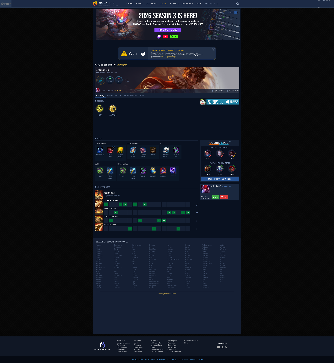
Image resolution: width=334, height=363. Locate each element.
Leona (151, 255)
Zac (221, 269)
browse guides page (168, 57)
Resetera (137, 345)
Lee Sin (151, 253)
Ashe (98, 265)
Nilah (169, 255)
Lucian (151, 263)
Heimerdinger (137, 245)
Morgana (152, 286)
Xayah (222, 251)
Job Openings (172, 359)
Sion (186, 271)
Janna (134, 255)
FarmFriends (138, 347)
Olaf (168, 261)
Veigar (204, 275)
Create (129, 3)
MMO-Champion (157, 352)
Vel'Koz (205, 278)
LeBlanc (152, 251)
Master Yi (152, 275)
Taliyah (205, 247)
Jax (133, 259)
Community (187, 3)
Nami (169, 245)
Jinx (133, 265)
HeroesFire (138, 352)
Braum (98, 282)
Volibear (223, 245)
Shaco (187, 263)
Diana (116, 253)
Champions (151, 3)
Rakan (169, 278)
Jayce (133, 261)
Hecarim (117, 288)
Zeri (221, 273)
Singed (187, 269)
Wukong (223, 249)
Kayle (134, 282)
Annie (98, 261)
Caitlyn (98, 286)
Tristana (205, 257)
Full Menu (210, 3)
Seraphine (188, 259)
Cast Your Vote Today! (205, 197)
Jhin (133, 263)
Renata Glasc (172, 286)
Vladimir (205, 288)
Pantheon (170, 267)
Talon (204, 249)
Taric (204, 251)
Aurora (98, 269)
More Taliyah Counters (219, 179)
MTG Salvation (156, 343)
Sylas (187, 286)
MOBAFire (121, 341)
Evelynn (117, 263)
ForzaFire (137, 350)
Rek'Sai (169, 282)
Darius (116, 251)
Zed (221, 271)
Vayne (204, 273)
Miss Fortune (154, 282)
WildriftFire (121, 350)
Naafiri (151, 288)
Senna (187, 257)
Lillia (151, 257)
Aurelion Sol (100, 267)
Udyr (204, 267)
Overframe (171, 350)
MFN (6, 3)
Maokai (152, 273)
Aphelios (99, 263)
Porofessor (121, 345)
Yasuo (222, 257)
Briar (98, 284)
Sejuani (187, 255)
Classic (163, 3)
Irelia (133, 251)
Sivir (186, 273)
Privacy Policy (150, 359)
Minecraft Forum (157, 345)
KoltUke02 (122, 65)
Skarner (187, 275)
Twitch (204, 265)
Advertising (161, 359)
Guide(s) (100, 95)
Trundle (205, 259)
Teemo (205, 253)
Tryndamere (206, 261)
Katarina (135, 280)
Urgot (204, 269)
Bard (98, 273)
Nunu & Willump (173, 259)
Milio (151, 280)
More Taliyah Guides (134, 95)
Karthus (134, 275)
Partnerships (183, 359)
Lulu (150, 265)
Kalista (134, 271)
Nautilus (170, 249)
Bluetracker (172, 343)
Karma (134, 273)
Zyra (221, 282)
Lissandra (152, 259)
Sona (186, 280)
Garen (116, 278)
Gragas (116, 282)
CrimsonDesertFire (191, 341)
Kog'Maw (152, 249)
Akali (98, 249)
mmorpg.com (172, 341)
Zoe (221, 280)
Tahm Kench (206, 245)
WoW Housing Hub (158, 350)
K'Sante (134, 267)
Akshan (99, 251)
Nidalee (170, 253)
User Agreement (137, 359)
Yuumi (222, 265)
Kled (150, 247)
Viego (204, 284)
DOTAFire (137, 343)
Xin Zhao (223, 255)
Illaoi (133, 249)
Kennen (134, 286)
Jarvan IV (135, 257)
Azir (97, 271)
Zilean (222, 278)
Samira (187, 253)
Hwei (133, 247)
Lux (150, 267)
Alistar (98, 253)
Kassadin (135, 278)
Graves (116, 284)
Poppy (169, 269)
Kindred (152, 245)
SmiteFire (137, 341)
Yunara (222, 263)
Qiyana (169, 273)
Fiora (116, 269)
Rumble (187, 249)
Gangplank (118, 275)
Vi (203, 282)
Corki (116, 249)
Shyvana (188, 267)
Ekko (115, 259)
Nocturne (170, 257)
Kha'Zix (134, 288)
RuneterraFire (122, 352)
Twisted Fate (207, 263)
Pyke (168, 271)
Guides (139, 3)
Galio (116, 273)
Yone (222, 259)
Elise (115, 261)
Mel (150, 278)
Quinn (169, 275)
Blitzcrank (99, 278)
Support (193, 359)
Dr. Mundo (118, 255)
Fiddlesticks (118, 267)
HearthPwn (172, 345)
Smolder (188, 278)
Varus (204, 271)
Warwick (223, 247)
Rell (168, 284)
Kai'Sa (134, 269)
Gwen (116, 286)
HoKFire (187, 343)
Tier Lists (174, 3)
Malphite (152, 269)
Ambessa (99, 255)
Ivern (133, 253)
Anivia (98, 259)
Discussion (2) (114, 95)
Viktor (204, 286)
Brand (98, 280)
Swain (187, 284)
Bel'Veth (99, 275)
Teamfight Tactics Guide (167, 294)
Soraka (187, 282)
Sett (186, 261)
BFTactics (154, 341)
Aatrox (98, 245)
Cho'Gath (117, 247)
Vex (203, 280)
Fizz (115, 271)
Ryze (186, 251)
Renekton (170, 288)
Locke (151, 261)
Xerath (222, 253)
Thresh (205, 255)
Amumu (99, 257)
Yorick (222, 261)
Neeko (169, 251)
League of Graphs (123, 343)
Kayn (133, 284)
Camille (99, 288)
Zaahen (223, 267)
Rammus (170, 280)
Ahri (97, 247)
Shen (186, 265)
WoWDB (154, 347)
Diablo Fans (172, 347)
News (199, 3)
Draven (116, 257)
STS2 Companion (174, 352)
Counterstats (122, 347)
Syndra (187, 288)
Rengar (187, 245)
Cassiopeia (118, 245)
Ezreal (116, 265)
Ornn (169, 265)
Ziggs (222, 275)
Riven (187, 247)
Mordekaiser (154, 284)
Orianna (170, 263)
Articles (200, 359)
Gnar (116, 280)
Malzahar (152, 271)
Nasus (169, 247)
